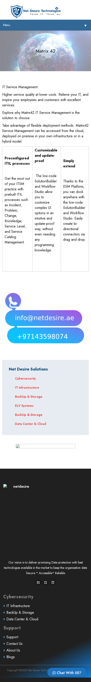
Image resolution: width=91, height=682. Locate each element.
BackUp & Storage (28, 396)
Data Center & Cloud (30, 424)
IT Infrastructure (27, 387)
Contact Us (14, 643)
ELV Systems (24, 405)
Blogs (10, 656)
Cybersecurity (25, 378)
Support (12, 637)
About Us (13, 650)
